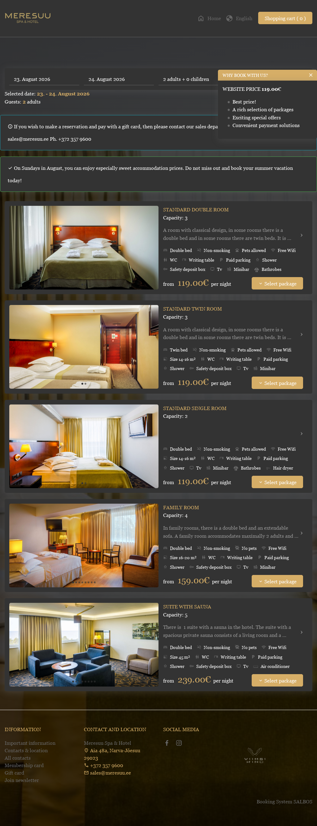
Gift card (14, 772)
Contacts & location (26, 750)
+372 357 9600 (106, 765)
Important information (30, 743)
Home (209, 18)
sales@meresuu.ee (110, 772)
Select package (277, 283)
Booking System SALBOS (284, 801)
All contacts (18, 758)
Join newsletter (22, 780)
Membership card (24, 765)
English (239, 18)
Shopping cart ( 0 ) (285, 18)
